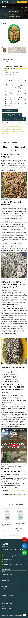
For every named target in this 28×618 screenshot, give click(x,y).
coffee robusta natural (12, 126)
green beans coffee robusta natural (12, 127)
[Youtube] (5, 2)
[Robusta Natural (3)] (14, 33)
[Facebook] (2, 2)
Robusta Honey (14, 336)
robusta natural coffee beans (10, 131)
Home (2, 14)
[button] (22, 7)
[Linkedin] (8, 2)
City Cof (4, 530)
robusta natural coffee (15, 129)
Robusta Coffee (9, 14)
